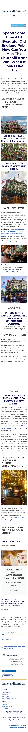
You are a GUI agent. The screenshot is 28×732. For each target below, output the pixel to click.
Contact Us (22, 728)
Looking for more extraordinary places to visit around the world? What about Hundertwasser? (13, 602)
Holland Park (12, 231)
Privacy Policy (13, 725)
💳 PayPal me (7, 675)
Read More (14, 591)
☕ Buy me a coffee (9, 671)
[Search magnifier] (25, 25)
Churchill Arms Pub (13, 272)
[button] (14, 15)
